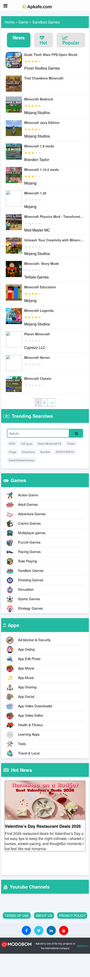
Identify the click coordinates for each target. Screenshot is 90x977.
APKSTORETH (65, 452)
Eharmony (28, 452)
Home (10, 22)
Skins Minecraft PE (49, 443)
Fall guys (26, 443)
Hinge (12, 452)
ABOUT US (44, 915)
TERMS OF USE (17, 915)
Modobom (82, 946)
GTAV (12, 443)
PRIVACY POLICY (72, 915)
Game (23, 22)
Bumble (45, 452)
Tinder (71, 443)
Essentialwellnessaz (21, 460)
